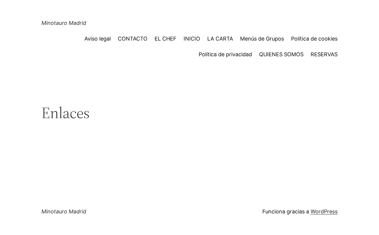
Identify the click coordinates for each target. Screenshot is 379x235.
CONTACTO (132, 39)
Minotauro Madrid (63, 23)
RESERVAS (324, 54)
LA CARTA (220, 39)
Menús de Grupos (262, 39)
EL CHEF (165, 39)
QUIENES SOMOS (281, 54)
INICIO (192, 39)
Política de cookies (314, 39)
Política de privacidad (225, 54)
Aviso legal (97, 39)
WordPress (324, 211)
